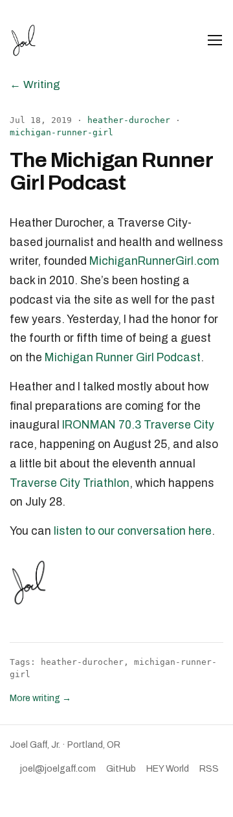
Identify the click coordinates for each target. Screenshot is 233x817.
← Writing (35, 84)
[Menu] (214, 40)
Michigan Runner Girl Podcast (123, 358)
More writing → (40, 698)
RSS (209, 769)
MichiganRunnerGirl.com (154, 261)
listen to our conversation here (133, 531)
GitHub (121, 769)
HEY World (167, 769)
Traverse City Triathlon (69, 483)
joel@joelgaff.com (58, 769)
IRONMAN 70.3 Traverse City (138, 425)
